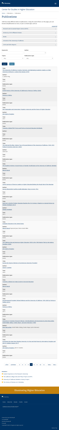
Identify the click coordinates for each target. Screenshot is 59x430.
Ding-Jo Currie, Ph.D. (33, 189)
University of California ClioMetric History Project (16, 379)
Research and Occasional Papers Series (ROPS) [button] (15, 28)
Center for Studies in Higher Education (18, 9)
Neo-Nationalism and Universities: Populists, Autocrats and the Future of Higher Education (26, 109)
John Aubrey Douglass (8, 114)
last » (55, 365)
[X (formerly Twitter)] (3, 399)
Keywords (5, 50)
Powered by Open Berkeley (8, 417)
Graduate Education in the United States (13, 223)
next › (50, 365)
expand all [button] (54, 26)
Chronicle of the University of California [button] (13, 40)
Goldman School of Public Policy (10, 406)
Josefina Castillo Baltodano (20, 189)
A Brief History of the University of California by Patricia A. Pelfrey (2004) (22, 90)
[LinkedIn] (6, 399)
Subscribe (9, 402)
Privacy (4, 423)
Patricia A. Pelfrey (7, 95)
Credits (21, 402)
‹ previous (14, 365)
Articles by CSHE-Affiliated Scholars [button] (12, 32)
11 (44, 365)
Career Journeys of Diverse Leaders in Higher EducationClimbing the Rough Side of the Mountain (28, 184)
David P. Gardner (7, 267)
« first (7, 365)
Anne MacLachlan (7, 327)
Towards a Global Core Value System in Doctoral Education (18, 281)
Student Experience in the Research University (15, 374)
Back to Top (54, 428)
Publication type (29, 55)
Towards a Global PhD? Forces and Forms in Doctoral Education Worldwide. (22, 128)
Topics (4, 55)
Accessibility (5, 419)
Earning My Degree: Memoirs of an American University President (20, 263)
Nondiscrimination (6, 421)
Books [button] (4, 36)
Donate (15, 402)
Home (3, 13)
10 (41, 365)
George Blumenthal (8, 189)
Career (26, 402)
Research (4, 371)
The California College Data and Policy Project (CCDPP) (17, 376)
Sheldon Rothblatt (7, 209)
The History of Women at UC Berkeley (13, 382)
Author (27, 50)
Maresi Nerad (6, 170)
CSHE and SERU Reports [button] (9, 44)
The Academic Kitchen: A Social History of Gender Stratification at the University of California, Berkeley (29, 165)
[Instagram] (12, 399)
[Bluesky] (15, 399)
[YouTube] (9, 399)
